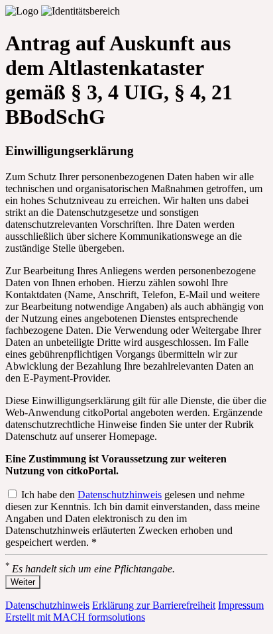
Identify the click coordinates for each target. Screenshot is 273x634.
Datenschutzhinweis (120, 494)
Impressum (241, 605)
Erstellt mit (75, 617)
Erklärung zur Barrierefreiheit (153, 605)
